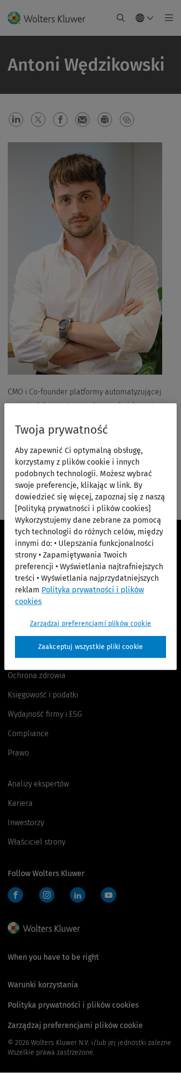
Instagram (47, 895)
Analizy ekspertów (38, 783)
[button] (16, 119)
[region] (90, 536)
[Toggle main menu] (166, 18)
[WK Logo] (44, 928)
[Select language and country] (144, 18)
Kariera (20, 803)
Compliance (28, 733)
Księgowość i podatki (43, 694)
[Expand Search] (120, 18)
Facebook (15, 895)
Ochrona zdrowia (37, 675)
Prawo (18, 752)
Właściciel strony (36, 841)
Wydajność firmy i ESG (45, 714)
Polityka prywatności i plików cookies (73, 1005)
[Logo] (50, 18)
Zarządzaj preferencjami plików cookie (90, 624)
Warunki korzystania (43, 984)
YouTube (108, 895)
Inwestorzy (26, 822)
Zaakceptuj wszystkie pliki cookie (90, 647)
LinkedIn (77, 895)
